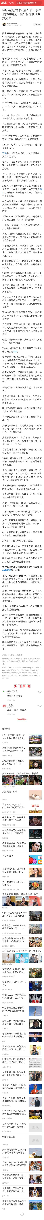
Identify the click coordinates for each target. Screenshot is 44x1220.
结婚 (15, 351)
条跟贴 (21, 719)
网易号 (11, 3)
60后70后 (6, 570)
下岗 (4, 153)
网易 (4, 3)
